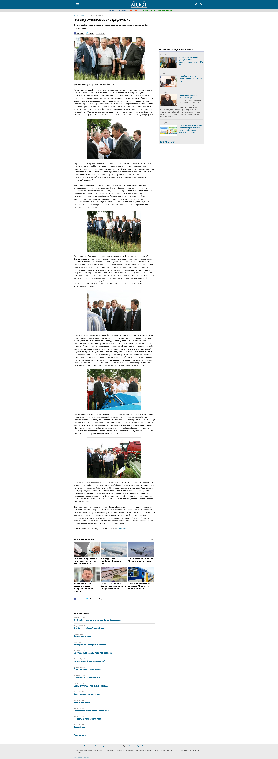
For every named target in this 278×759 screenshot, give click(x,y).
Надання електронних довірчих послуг (188, 96)
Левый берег (80, 727)
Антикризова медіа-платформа (157, 10)
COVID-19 (134, 10)
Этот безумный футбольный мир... (90, 628)
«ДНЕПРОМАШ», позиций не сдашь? (91, 685)
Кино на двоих (80, 735)
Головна (110, 10)
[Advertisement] (177, 29)
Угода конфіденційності (110, 746)
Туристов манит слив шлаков (87, 669)
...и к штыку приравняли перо (87, 718)
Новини (122, 10)
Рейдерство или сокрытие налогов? (90, 644)
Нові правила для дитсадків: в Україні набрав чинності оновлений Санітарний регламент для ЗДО (190, 129)
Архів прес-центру (167, 141)
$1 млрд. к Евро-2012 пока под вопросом (93, 652)
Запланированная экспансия (87, 694)
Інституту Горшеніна (137, 746)
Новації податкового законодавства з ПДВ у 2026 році (190, 78)
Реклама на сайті (90, 746)
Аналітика (84, 15)
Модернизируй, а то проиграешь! (89, 661)
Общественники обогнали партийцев (91, 710)
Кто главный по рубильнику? (87, 677)
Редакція (77, 746)
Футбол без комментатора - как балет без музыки (97, 619)
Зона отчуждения (82, 702)
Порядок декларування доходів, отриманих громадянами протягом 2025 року (191, 61)
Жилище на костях (82, 636)
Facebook (122, 528)
